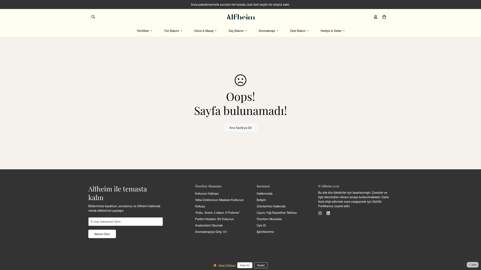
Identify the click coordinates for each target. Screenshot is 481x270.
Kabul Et (245, 265)
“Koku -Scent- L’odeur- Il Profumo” (217, 212)
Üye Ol (261, 225)
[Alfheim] (240, 17)
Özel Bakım (298, 30)
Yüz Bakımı (171, 30)
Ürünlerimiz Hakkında (271, 206)
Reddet (261, 265)
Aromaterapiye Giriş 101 (211, 232)
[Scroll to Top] (473, 249)
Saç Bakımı (236, 30)
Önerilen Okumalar (269, 219)
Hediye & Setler (331, 30)
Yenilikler (143, 30)
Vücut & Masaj (203, 30)
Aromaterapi (267, 30)
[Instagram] (320, 213)
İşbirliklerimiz (265, 232)
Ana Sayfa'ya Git (240, 127)
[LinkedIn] (328, 213)
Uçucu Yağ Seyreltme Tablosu (277, 212)
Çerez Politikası (226, 265)
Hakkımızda (264, 193)
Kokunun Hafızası (207, 193)
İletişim (261, 200)
